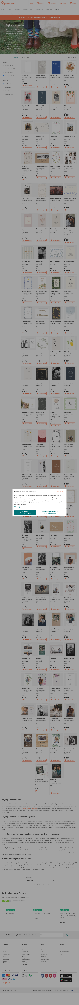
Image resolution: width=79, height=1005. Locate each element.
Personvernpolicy (31, 507)
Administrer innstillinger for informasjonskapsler (50, 512)
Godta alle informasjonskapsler (25, 512)
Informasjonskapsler (20, 507)
